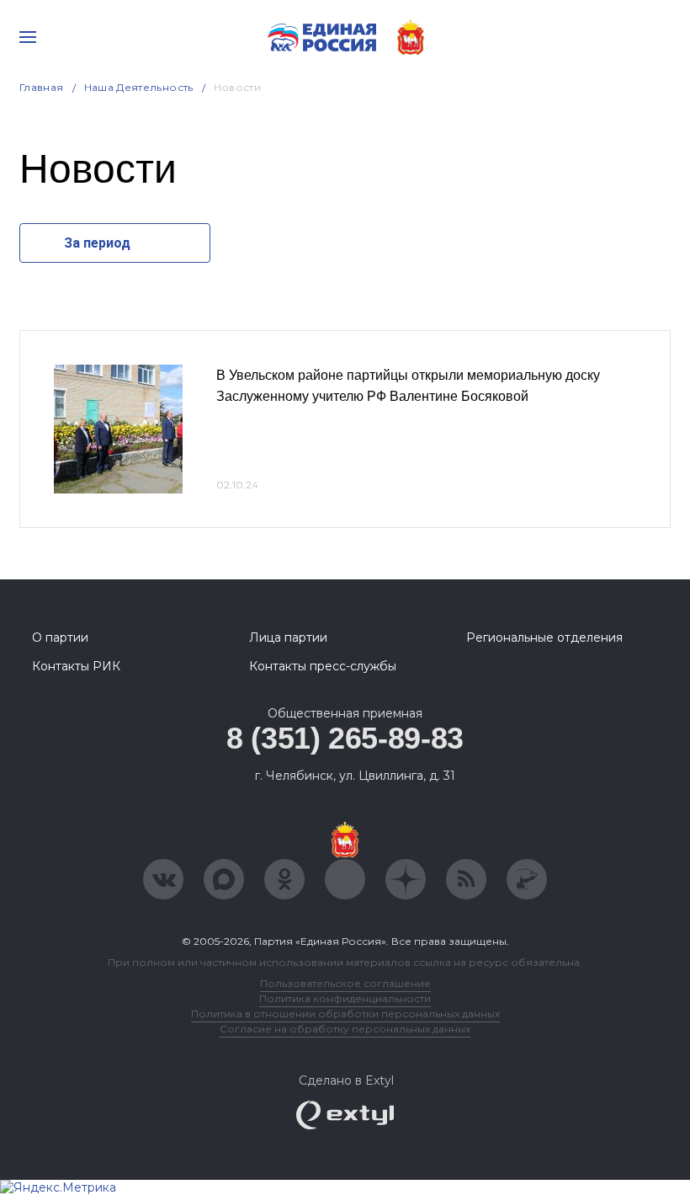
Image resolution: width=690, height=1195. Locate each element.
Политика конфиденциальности (345, 998)
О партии (60, 637)
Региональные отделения (544, 637)
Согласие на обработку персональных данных (345, 1028)
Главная (41, 87)
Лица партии (288, 637)
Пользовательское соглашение (345, 983)
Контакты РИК (76, 666)
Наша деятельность (139, 87)
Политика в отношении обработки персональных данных (345, 1013)
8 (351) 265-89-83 (345, 738)
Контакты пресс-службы (322, 666)
